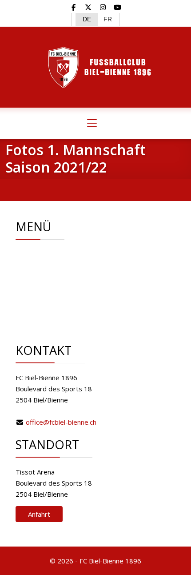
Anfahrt (39, 514)
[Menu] (92, 123)
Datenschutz (66, 320)
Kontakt (59, 298)
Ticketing (60, 287)
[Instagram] (103, 7)
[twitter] (88, 7)
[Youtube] (117, 7)
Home (56, 253)
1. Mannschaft (68, 276)
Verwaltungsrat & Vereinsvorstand (100, 265)
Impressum (64, 309)
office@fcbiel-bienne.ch (61, 422)
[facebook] (74, 7)
